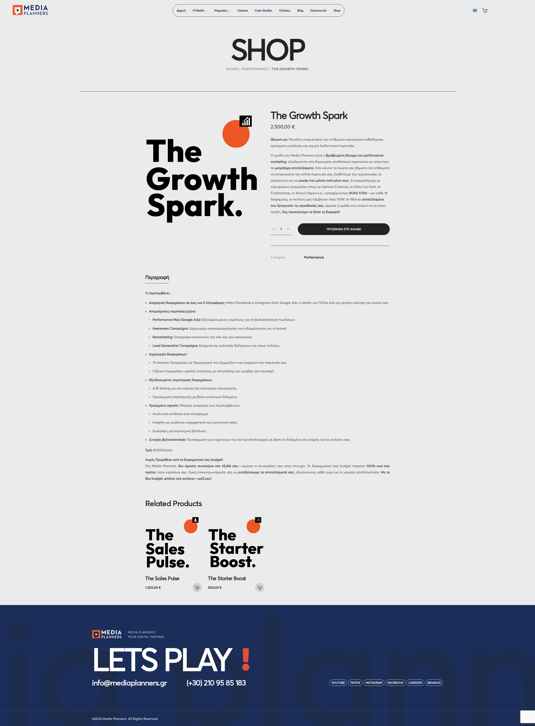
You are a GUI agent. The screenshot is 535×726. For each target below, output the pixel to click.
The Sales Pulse (162, 579)
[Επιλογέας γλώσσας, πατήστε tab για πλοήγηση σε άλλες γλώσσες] (474, 10)
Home (233, 69)
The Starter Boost (227, 579)
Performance (255, 69)
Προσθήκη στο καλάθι (344, 229)
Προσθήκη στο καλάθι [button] (197, 587)
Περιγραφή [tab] (157, 277)
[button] (485, 10)
